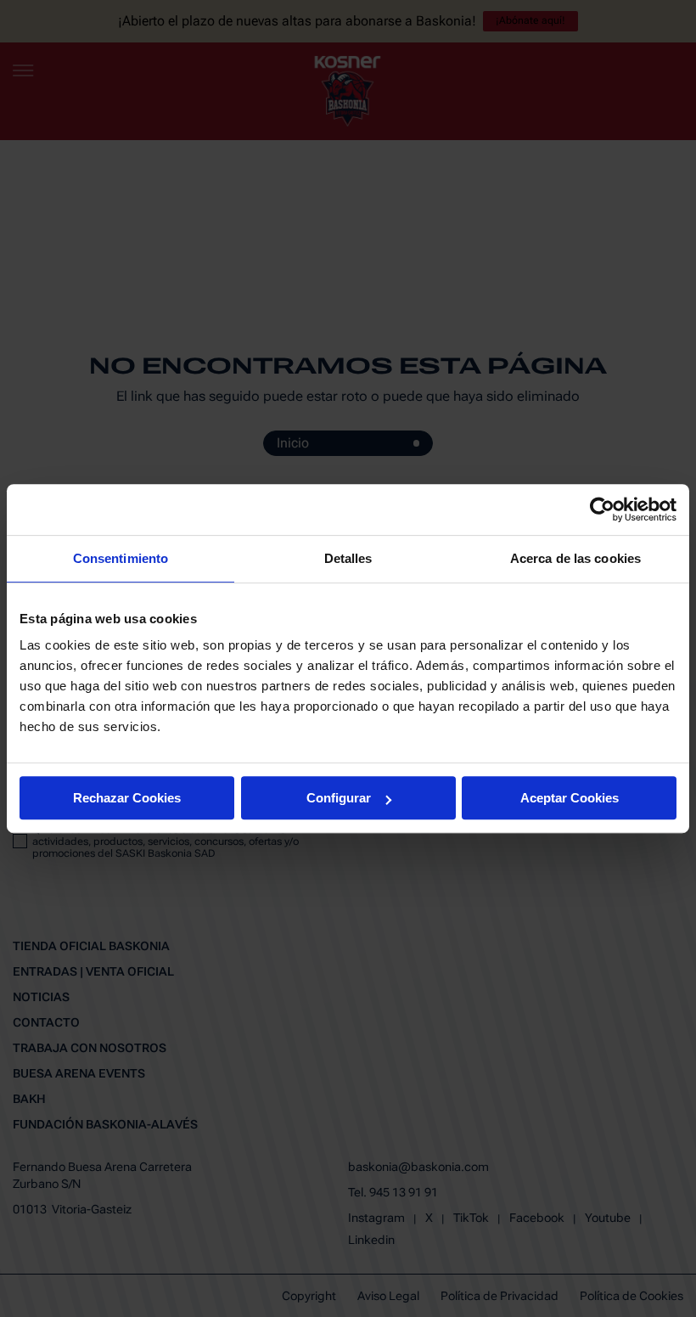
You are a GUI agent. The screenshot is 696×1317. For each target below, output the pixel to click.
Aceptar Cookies (569, 798)
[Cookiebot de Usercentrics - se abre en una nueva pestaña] (602, 509)
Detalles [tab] (348, 558)
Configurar (338, 798)
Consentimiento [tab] (120, 558)
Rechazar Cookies (127, 798)
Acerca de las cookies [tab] (575, 558)
